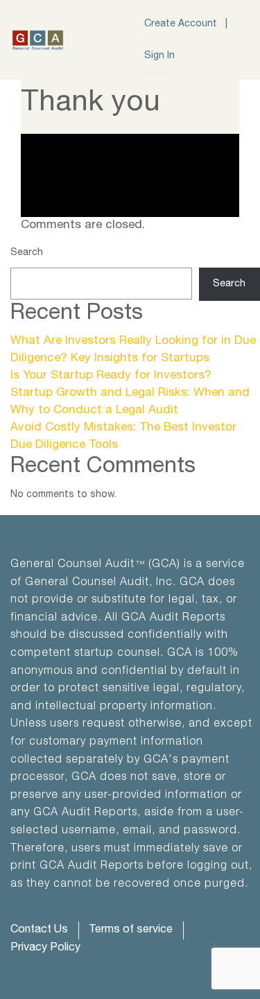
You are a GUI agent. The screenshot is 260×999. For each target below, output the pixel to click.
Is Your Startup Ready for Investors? (110, 376)
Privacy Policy (45, 948)
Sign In (159, 56)
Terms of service (131, 930)
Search (26, 253)
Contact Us (39, 930)
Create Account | (185, 24)
